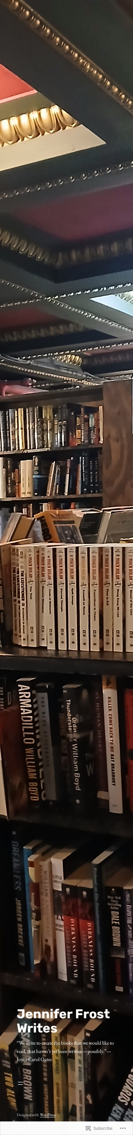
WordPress (48, 1114)
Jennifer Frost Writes (63, 1021)
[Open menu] (66, 1083)
